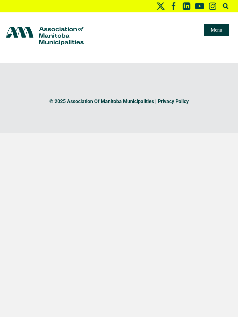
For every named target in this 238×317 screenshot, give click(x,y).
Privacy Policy (173, 101)
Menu (216, 30)
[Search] (225, 6)
